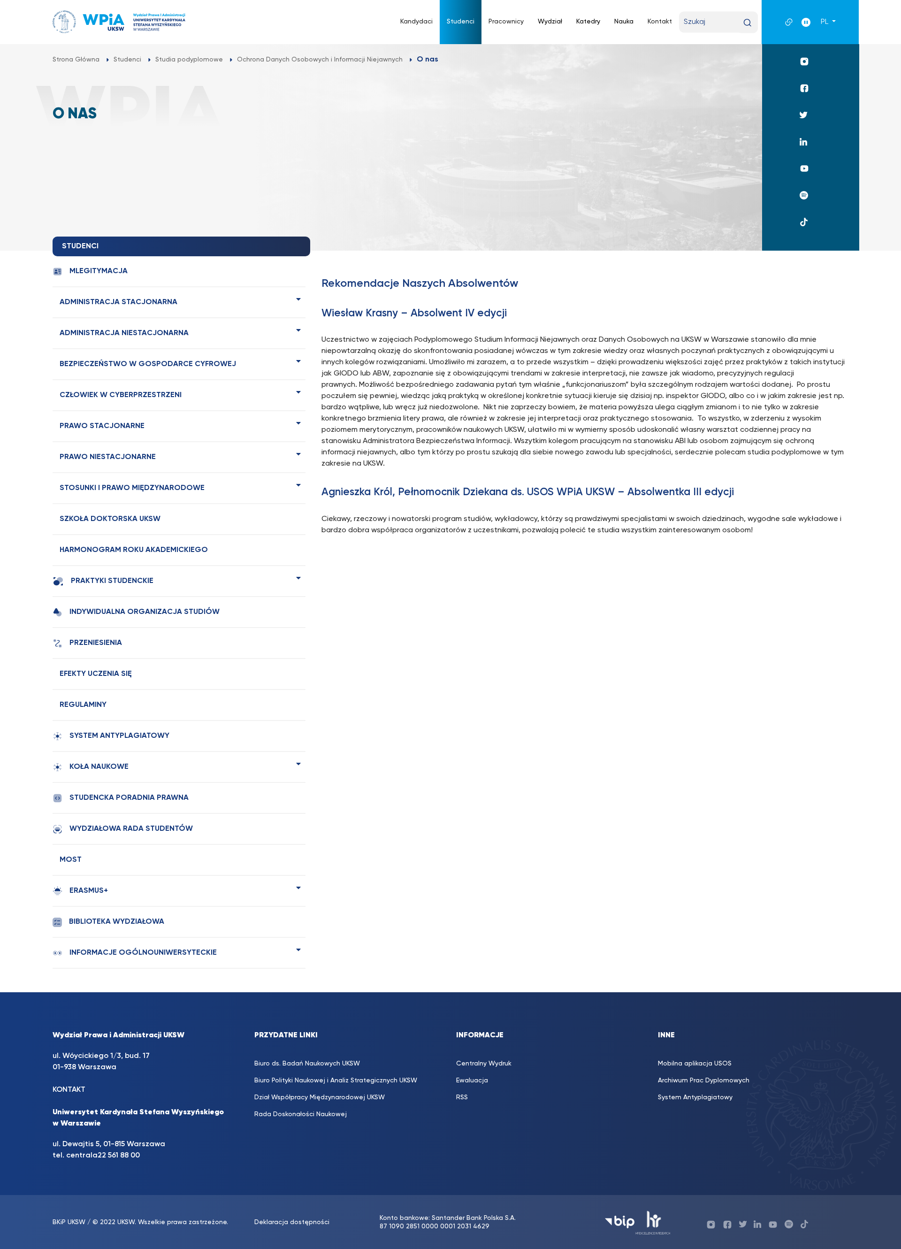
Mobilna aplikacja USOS (695, 1063)
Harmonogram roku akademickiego (134, 550)
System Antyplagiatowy (695, 1097)
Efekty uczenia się (96, 674)
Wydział (550, 21)
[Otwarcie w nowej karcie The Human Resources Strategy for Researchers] (653, 1222)
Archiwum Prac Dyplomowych (703, 1080)
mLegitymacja (98, 271)
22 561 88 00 (119, 1155)
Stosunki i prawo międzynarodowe (132, 488)
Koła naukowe (99, 767)
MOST (71, 860)
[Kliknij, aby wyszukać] (747, 22)
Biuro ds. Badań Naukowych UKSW (307, 1063)
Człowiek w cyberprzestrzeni (121, 395)
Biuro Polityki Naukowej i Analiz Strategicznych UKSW (335, 1080)
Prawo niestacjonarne (108, 457)
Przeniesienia (95, 643)
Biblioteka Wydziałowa (116, 922)
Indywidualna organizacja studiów (144, 612)
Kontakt (660, 21)
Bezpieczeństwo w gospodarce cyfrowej (148, 364)
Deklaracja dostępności (291, 1222)
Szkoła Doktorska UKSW (110, 519)
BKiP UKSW (69, 1222)
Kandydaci (416, 21)
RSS (462, 1097)
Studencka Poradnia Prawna (129, 798)
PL (825, 22)
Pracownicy (506, 21)
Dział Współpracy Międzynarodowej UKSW (319, 1097)
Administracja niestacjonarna (124, 333)
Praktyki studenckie (112, 581)
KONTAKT (69, 1090)
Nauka (624, 21)
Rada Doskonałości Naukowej (300, 1114)
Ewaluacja (472, 1080)
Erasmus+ (88, 891)
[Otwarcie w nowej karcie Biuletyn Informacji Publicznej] (619, 1222)
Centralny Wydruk (484, 1063)
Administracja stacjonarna (118, 302)
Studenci (460, 21)
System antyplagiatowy (119, 736)
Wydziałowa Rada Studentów (131, 829)
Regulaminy (83, 705)
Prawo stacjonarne (102, 426)
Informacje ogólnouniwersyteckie (143, 953)
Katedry (588, 21)
